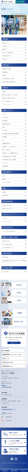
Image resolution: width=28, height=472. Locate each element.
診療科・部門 (14, 470)
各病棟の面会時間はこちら (8, 409)
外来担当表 (4, 470)
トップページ (16, 13)
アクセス (23, 470)
